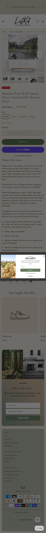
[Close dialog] (44, 256)
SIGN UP (30, 270)
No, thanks (30, 276)
